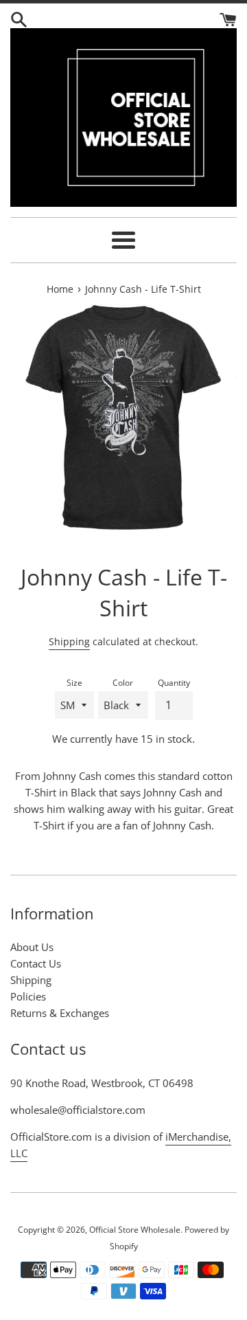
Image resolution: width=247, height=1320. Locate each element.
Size (74, 683)
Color (123, 683)
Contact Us (35, 963)
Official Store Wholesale (134, 1229)
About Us (32, 947)
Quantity (174, 683)
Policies (28, 996)
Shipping (69, 641)
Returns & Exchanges (59, 1013)
